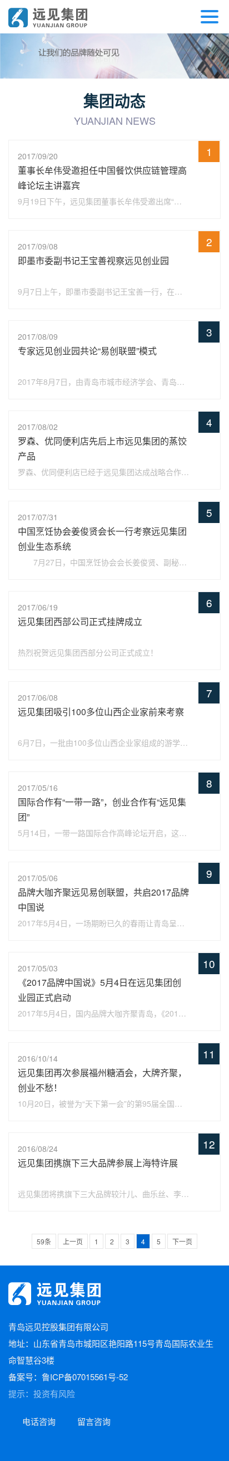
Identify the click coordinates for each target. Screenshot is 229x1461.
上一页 (73, 1241)
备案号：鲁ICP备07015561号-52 (68, 1376)
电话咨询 (39, 1421)
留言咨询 (94, 1421)
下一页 (182, 1241)
